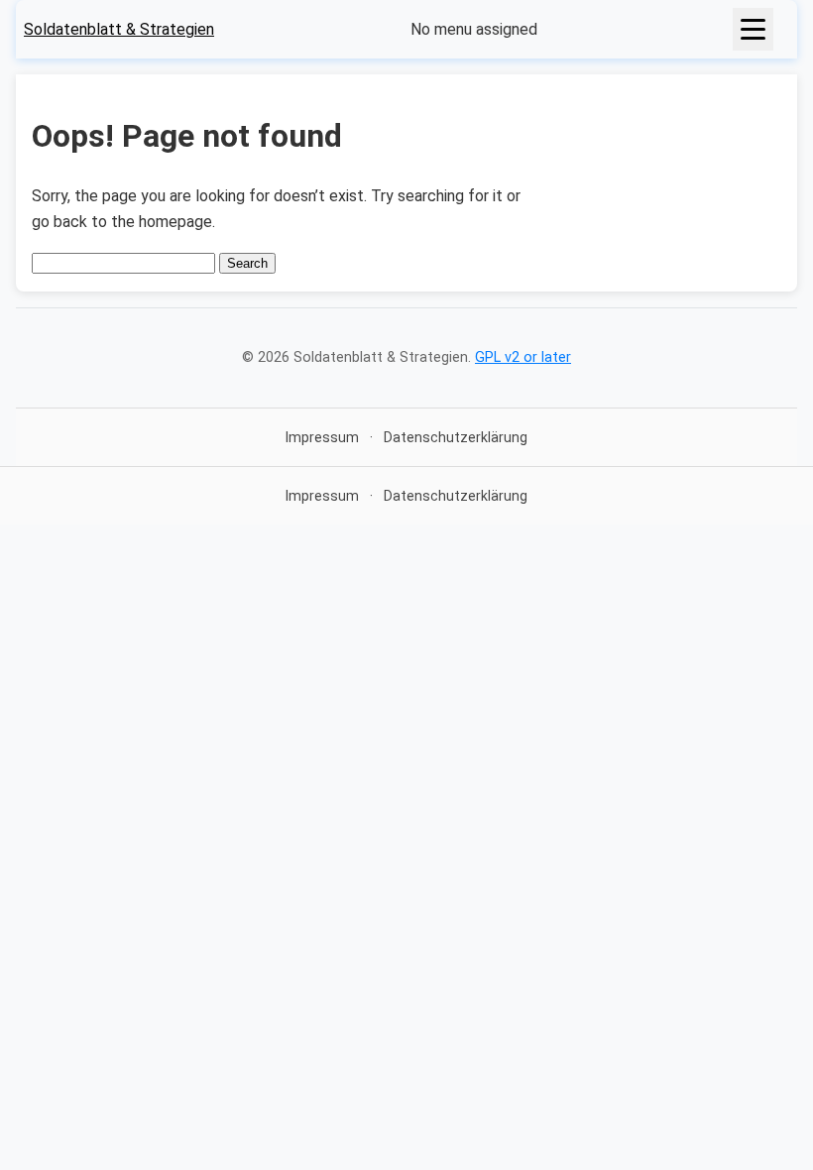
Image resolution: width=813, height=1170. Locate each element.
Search (247, 263)
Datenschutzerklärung (455, 437)
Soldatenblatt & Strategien (119, 29)
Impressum (322, 437)
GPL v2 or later (523, 357)
